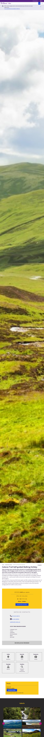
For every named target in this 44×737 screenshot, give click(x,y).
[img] (22, 713)
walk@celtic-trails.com (15, 622)
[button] (42, 3)
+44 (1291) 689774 (16, 616)
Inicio (3, 564)
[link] (39, 3)
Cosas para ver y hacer (8, 564)
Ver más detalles (15, 619)
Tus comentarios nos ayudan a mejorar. (12, 8)
